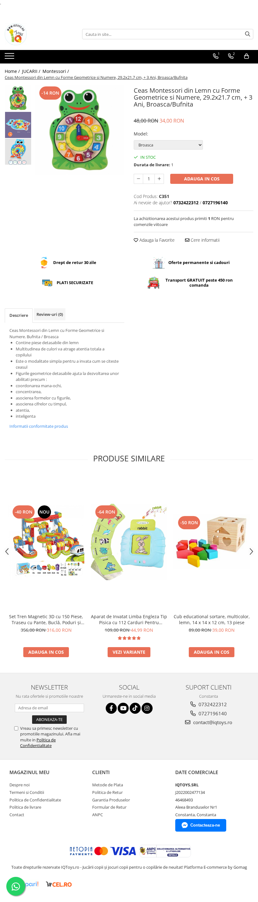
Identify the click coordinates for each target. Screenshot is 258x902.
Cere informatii (204, 240)
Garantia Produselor (111, 800)
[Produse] (10, 58)
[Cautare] (247, 34)
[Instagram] (147, 708)
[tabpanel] (79, 130)
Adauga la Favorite (156, 240)
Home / (13, 71)
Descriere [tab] (18, 315)
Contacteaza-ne (205, 825)
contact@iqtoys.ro (212, 722)
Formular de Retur (109, 807)
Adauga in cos (202, 179)
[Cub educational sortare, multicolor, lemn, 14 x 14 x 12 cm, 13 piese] (211, 542)
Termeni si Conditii (26, 792)
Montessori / (56, 71)
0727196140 (212, 713)
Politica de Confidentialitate (38, 742)
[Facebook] (111, 708)
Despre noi (19, 785)
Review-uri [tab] (49, 314)
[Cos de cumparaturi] (246, 56)
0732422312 (212, 704)
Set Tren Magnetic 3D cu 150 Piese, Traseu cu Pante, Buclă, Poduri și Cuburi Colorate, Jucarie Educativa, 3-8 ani (46, 619)
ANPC (97, 814)
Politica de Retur (107, 792)
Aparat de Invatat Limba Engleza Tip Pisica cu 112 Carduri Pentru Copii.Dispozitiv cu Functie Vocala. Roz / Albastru (129, 619)
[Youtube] (123, 708)
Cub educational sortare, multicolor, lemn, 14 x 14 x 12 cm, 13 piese (212, 619)
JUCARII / (32, 71)
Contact (16, 814)
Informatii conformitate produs (38, 426)
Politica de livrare (25, 807)
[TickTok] (135, 708)
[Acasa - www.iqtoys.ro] (36, 34)
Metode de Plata (107, 785)
